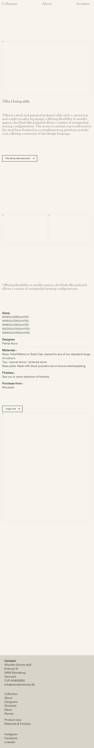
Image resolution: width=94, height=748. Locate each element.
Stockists (82, 4)
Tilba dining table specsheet (18, 158)
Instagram (10, 734)
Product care (12, 720)
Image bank (11, 408)
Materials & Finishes (17, 724)
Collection (11, 6)
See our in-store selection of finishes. (26, 377)
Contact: (10, 661)
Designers (11, 702)
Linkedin (9, 742)
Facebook (10, 738)
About (47, 4)
